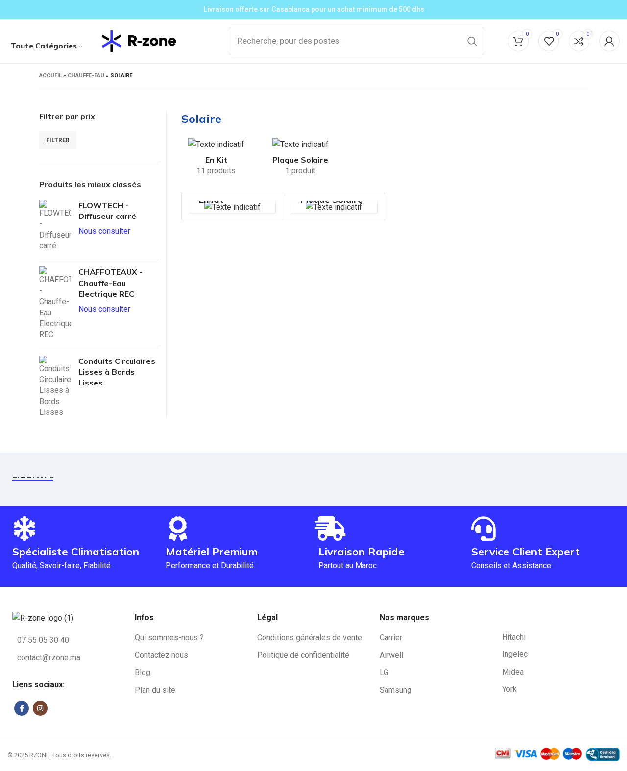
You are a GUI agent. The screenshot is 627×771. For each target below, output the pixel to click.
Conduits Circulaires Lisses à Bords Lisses (116, 372)
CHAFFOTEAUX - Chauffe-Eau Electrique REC (110, 283)
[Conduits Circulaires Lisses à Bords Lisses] (55, 387)
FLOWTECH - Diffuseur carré (107, 210)
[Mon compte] (609, 41)
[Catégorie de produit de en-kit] (216, 160)
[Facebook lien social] (21, 708)
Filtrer (58, 140)
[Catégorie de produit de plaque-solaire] (300, 160)
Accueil (50, 75)
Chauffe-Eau (86, 75)
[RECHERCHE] (472, 41)
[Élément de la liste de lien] (68, 640)
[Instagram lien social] (40, 708)
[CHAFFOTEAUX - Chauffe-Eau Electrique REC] (55, 303)
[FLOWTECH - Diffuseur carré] (55, 226)
